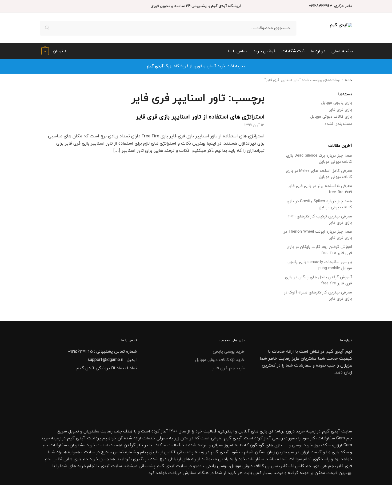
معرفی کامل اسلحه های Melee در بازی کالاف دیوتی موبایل (319, 174)
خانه (348, 80)
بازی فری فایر (340, 110)
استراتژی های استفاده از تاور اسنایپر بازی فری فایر (200, 117)
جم (85, 459)
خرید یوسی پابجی (229, 352)
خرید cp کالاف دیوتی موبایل (220, 360)
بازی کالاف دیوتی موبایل (331, 117)
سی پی (271, 466)
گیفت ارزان (311, 452)
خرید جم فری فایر (228, 368)
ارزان (337, 445)
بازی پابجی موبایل (336, 103)
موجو (197, 466)
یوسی (297, 445)
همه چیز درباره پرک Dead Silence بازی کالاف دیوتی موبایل (319, 159)
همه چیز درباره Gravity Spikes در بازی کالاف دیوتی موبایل (319, 204)
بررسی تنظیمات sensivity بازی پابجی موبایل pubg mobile (319, 265)
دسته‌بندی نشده (338, 124)
